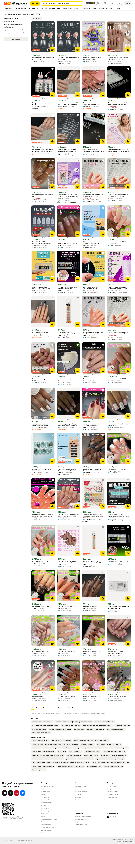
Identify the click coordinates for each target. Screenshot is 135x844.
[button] (36, 18)
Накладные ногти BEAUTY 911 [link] (117, 242)
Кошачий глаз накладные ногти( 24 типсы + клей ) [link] (42, 470)
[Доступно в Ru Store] (22, 795)
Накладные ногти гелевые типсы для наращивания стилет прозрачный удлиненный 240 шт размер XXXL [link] (67, 288)
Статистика (8, 840)
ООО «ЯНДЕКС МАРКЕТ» (125, 839)
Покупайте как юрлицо (82, 791)
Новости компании (112, 786)
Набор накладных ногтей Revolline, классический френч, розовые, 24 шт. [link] (42, 515)
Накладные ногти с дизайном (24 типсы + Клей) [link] (118, 424)
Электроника (45, 797)
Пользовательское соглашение (23, 840)
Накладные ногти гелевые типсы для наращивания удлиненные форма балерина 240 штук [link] (118, 562)
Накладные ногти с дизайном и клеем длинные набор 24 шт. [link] (67, 562)
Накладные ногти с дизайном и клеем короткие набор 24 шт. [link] (117, 652)
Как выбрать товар (80, 786)
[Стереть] (81, 3)
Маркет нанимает (112, 797)
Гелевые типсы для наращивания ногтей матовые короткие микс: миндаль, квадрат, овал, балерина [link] (118, 288)
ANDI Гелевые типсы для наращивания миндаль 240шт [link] (41, 287)
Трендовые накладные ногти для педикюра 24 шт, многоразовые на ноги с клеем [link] (118, 150)
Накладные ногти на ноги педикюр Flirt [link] (42, 195)
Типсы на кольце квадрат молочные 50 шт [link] (68, 379)
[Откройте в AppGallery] (16, 795)
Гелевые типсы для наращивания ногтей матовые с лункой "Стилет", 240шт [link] (118, 333)
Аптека (43, 805)
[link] (42, 721)
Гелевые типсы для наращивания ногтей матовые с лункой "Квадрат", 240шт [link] (93, 195)
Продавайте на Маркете (82, 819)
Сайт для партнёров (81, 824)
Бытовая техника (46, 791)
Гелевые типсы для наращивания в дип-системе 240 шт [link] (118, 607)
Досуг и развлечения (47, 786)
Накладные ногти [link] (88, 379)
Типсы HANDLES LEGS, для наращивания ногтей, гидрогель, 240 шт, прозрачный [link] (42, 242)
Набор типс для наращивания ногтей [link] (41, 103)
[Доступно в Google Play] (10, 795)
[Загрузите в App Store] (4, 795)
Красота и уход (45, 808)
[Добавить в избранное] (52, 23)
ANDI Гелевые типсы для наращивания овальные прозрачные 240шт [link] (90, 288)
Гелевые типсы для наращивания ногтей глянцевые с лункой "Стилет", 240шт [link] (118, 195)
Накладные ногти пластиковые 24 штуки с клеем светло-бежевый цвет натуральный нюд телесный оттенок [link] (42, 150)
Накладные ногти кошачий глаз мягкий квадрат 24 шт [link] (92, 58)
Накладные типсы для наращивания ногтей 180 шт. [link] (43, 58)
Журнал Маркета (80, 800)
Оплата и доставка (80, 789)
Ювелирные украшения (48, 833)
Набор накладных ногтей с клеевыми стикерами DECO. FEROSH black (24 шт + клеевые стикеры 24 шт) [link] (92, 242)
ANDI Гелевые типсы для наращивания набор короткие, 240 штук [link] (93, 150)
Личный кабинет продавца (83, 816)
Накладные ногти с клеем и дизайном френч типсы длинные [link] (67, 242)
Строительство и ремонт (48, 827)
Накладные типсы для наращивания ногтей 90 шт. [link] (68, 58)
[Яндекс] (130, 841)
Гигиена (43, 794)
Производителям (112, 791)
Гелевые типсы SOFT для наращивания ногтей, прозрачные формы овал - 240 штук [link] (118, 515)
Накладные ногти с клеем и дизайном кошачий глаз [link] (91, 424)
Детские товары (46, 830)
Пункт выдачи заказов (114, 794)
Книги (43, 816)
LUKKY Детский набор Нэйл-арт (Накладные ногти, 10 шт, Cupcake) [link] (93, 515)
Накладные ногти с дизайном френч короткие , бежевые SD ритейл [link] (68, 515)
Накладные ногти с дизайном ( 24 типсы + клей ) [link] (42, 333)
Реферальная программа (114, 789)
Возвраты (78, 797)
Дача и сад (44, 813)
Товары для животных (47, 824)
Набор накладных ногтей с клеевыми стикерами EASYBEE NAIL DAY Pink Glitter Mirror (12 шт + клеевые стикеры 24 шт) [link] (68, 333)
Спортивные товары (47, 822)
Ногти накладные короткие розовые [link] (40, 379)
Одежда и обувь (46, 800)
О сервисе (78, 794)
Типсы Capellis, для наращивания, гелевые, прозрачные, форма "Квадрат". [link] (67, 150)
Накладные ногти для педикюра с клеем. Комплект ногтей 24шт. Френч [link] (118, 58)
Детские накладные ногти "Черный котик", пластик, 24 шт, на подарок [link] (68, 195)
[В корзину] (52, 49)
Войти (128, 3)
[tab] (9, 8)
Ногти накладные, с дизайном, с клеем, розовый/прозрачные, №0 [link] (68, 424)
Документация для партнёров (84, 822)
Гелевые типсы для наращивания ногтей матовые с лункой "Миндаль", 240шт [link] (93, 333)
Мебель (43, 789)
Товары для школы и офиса (49, 819)
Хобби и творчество (47, 811)
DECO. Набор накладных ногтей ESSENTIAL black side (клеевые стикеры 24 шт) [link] (67, 470)
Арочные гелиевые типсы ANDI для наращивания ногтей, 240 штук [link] (118, 103)
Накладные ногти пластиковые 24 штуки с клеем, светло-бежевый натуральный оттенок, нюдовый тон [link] (68, 103)
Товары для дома (46, 802)
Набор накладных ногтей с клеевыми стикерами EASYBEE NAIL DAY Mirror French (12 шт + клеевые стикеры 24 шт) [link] (92, 562)
